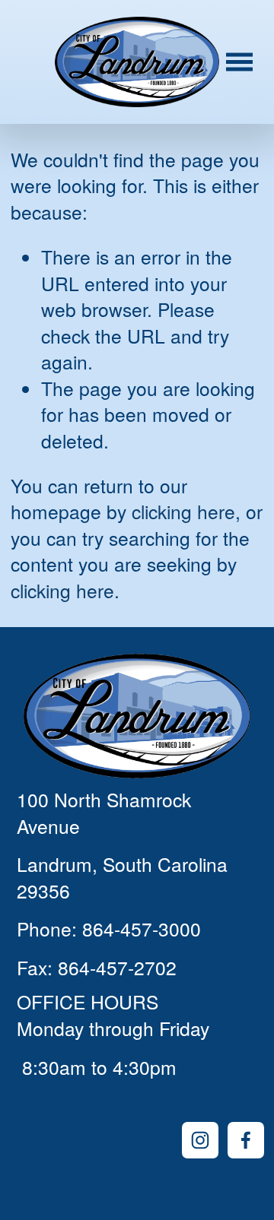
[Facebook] (246, 1140)
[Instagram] (200, 1140)
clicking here (183, 511)
